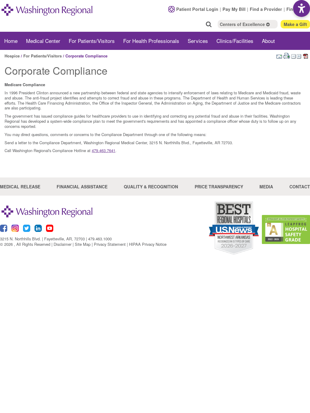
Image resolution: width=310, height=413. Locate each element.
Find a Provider (266, 9)
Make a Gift (295, 24)
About (268, 40)
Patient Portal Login (197, 9)
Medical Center (43, 40)
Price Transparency (219, 187)
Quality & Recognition (151, 187)
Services (198, 40)
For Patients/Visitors (92, 40)
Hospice (12, 56)
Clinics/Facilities (234, 40)
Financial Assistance (82, 187)
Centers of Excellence (243, 24)
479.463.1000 (100, 239)
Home (11, 40)
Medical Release (20, 187)
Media (266, 187)
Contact (299, 187)
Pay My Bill (234, 9)
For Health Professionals (151, 40)
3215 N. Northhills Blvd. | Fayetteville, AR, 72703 (42, 239)
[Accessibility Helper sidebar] (301, 8)
